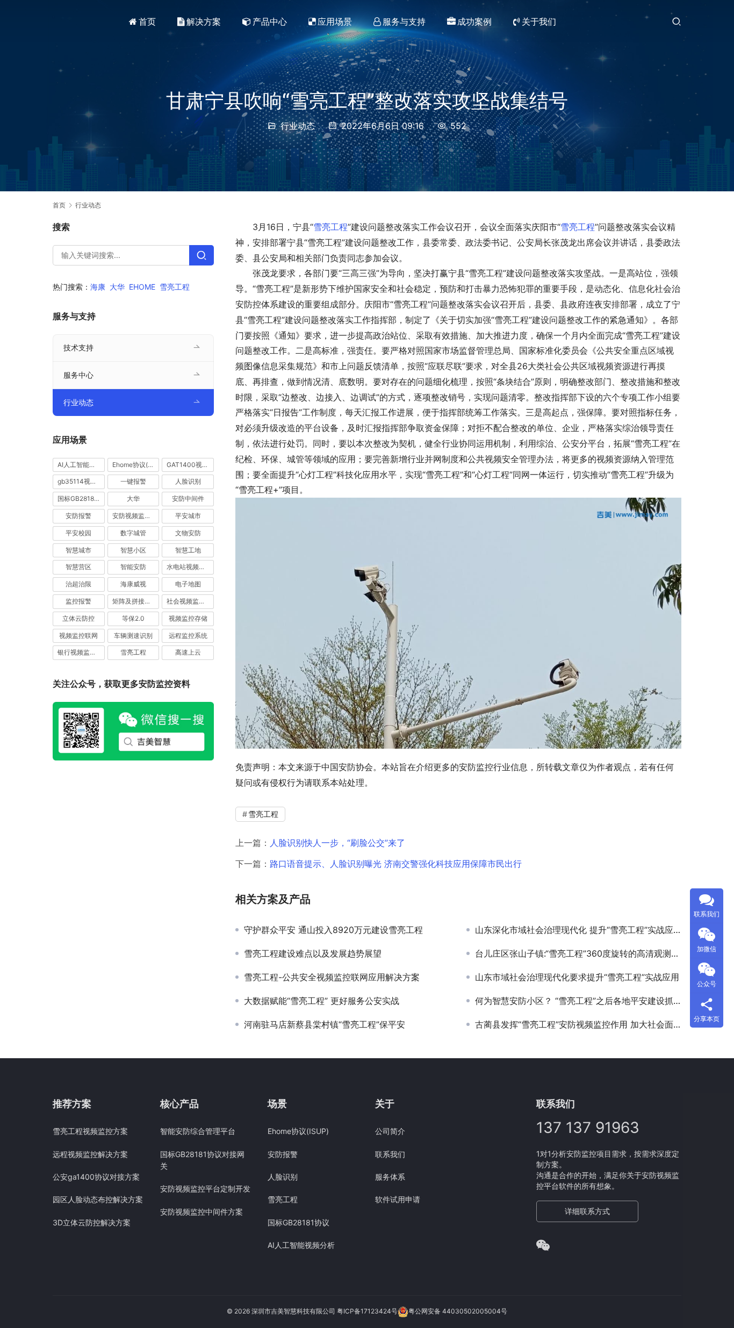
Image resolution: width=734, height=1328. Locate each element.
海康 (97, 286)
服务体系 (390, 1176)
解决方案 (203, 21)
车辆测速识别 (133, 635)
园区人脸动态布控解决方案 (98, 1199)
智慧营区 (78, 567)
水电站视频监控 (189, 567)
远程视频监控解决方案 (90, 1154)
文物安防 (188, 533)
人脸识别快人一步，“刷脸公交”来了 (337, 842)
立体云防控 (78, 618)
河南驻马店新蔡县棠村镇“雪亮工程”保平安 (324, 1024)
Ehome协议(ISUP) (136, 465)
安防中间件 (188, 499)
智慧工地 (188, 550)
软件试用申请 (397, 1199)
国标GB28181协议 (81, 499)
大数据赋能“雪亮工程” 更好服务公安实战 (321, 1001)
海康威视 (133, 584)
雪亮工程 (330, 226)
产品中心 (270, 21)
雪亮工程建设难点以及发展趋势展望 (313, 953)
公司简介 (390, 1131)
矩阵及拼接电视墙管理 (136, 601)
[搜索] (676, 21)
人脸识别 (188, 482)
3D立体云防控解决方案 (92, 1222)
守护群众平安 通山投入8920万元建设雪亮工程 (333, 930)
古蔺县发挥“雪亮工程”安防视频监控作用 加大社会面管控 (578, 1024)
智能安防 (133, 567)
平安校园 (78, 533)
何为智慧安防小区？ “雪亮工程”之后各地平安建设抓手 (578, 1001)
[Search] (201, 255)
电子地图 (188, 584)
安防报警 (78, 516)
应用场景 (335, 21)
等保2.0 (133, 618)
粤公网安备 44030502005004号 (457, 1311)
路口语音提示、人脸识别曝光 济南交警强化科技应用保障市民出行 (396, 863)
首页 (147, 21)
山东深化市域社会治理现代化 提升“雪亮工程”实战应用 (578, 930)
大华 (117, 286)
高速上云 (188, 653)
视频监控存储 (188, 618)
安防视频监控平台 (136, 516)
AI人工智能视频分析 (81, 465)
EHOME (142, 286)
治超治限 (78, 584)
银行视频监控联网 (81, 653)
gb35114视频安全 (81, 482)
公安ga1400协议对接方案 (96, 1176)
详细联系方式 (587, 1211)
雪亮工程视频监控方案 (90, 1131)
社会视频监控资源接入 (190, 601)
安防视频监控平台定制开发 (205, 1188)
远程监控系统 (188, 635)
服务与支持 (404, 21)
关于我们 (539, 21)
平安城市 (188, 516)
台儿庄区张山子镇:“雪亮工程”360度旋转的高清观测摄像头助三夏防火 (578, 953)
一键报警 (133, 482)
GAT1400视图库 (190, 465)
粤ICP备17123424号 (367, 1311)
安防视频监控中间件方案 (201, 1211)
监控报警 (78, 601)
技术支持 (78, 347)
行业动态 (297, 125)
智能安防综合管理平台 (197, 1131)
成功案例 (474, 21)
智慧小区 (133, 550)
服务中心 (78, 374)
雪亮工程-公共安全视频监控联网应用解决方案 (332, 977)
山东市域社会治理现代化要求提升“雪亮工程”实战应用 (577, 977)
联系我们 (390, 1154)
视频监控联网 (78, 635)
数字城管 (133, 533)
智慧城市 (78, 550)
